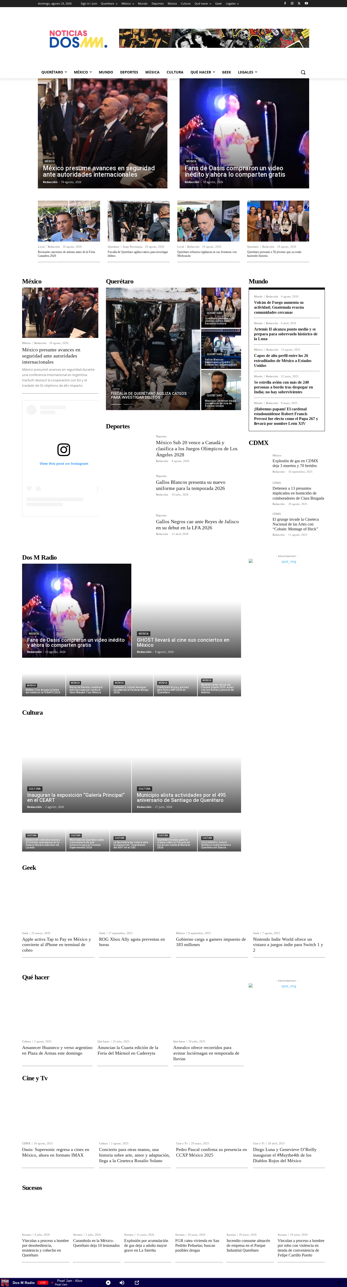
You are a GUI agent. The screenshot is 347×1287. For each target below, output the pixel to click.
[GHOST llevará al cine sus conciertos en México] (186, 611)
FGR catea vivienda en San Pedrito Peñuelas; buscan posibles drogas (197, 1245)
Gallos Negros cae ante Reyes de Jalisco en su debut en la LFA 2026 (197, 524)
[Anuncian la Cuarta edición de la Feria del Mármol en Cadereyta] (133, 1009)
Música (191, 161)
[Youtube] (306, 4)
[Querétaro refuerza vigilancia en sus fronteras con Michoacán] (208, 221)
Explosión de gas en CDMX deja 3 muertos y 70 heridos (295, 463)
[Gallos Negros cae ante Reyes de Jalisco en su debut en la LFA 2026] (129, 529)
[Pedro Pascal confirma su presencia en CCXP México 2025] (212, 1111)
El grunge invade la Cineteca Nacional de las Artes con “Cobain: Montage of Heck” (296, 524)
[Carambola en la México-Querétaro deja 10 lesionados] (96, 1212)
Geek (25, 933)
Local (41, 246)
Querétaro (113, 246)
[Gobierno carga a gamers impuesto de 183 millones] (212, 901)
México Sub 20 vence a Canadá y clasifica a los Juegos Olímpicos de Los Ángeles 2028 (197, 448)
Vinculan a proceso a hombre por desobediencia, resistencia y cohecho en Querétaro (45, 1248)
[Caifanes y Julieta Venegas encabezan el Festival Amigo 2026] (131, 677)
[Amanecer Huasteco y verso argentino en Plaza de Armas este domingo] (57, 1009)
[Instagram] (292, 4)
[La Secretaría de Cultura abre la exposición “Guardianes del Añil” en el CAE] (131, 832)
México (49, 161)
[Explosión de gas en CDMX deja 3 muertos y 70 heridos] (259, 464)
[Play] (108, 1283)
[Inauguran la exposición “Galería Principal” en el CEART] (76, 766)
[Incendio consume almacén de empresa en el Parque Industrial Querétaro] (250, 1212)
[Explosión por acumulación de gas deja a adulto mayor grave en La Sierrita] (147, 1212)
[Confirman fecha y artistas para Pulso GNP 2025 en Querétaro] (175, 677)
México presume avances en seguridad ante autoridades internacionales (51, 356)
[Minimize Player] (339, 1283)
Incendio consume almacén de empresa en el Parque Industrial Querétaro (248, 1245)
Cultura (35, 788)
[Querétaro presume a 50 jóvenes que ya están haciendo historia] (278, 221)
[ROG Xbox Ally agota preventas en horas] (135, 901)
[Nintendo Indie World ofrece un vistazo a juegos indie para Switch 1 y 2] (289, 901)
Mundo (258, 296)
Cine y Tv (182, 1143)
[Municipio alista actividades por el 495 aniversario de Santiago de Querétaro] (186, 766)
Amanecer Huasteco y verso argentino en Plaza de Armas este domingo (57, 1050)
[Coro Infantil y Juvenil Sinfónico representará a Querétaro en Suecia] (219, 832)
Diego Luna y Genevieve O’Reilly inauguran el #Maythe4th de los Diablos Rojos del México (285, 1155)
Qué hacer (103, 1041)
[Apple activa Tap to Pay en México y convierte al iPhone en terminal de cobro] (58, 901)
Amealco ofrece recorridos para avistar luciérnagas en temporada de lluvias (206, 1053)
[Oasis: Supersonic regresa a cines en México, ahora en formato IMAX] (58, 1111)
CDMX (277, 483)
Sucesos (26, 1234)
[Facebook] (285, 4)
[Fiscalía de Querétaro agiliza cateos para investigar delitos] (139, 221)
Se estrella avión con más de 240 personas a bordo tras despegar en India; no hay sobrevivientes (283, 387)
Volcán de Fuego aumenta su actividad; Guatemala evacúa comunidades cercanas (279, 307)
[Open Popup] (137, 1283)
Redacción (54, 246)
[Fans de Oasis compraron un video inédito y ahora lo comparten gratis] (244, 133)
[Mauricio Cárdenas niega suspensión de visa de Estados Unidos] (221, 390)
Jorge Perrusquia (132, 246)
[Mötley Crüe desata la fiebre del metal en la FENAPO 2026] (44, 677)
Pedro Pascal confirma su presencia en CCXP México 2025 (211, 1152)
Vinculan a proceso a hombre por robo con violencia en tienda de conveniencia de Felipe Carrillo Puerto (301, 1248)
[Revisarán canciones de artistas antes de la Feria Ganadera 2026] (69, 221)
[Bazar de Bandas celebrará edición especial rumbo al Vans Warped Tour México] (87, 677)
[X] (299, 4)
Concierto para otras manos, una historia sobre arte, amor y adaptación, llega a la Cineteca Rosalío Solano (134, 1155)
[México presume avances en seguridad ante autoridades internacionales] (102, 133)
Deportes (161, 436)
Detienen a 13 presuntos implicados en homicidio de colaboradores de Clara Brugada (298, 493)
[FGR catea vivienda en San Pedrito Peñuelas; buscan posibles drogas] (199, 1212)
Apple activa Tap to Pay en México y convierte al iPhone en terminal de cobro (56, 945)
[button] (303, 72)
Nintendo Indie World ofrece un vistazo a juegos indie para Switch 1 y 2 (288, 945)
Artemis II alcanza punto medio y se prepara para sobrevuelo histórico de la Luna (286, 334)
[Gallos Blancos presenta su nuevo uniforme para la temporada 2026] (129, 490)
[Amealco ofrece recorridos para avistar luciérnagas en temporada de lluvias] (208, 1009)
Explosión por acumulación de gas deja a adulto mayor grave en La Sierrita (146, 1245)
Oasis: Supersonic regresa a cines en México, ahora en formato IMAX (55, 1152)
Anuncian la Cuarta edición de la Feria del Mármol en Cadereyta (128, 1050)
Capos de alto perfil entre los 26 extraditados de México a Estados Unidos (282, 360)
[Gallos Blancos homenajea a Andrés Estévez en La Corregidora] (221, 349)
